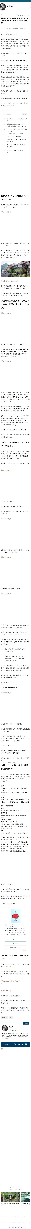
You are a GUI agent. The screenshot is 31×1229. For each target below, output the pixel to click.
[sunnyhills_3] (15, 374)
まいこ (12, 34)
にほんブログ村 (6, 991)
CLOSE (25, 114)
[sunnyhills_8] (15, 225)
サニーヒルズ (5, 833)
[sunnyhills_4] (15, 326)
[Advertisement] (15, 177)
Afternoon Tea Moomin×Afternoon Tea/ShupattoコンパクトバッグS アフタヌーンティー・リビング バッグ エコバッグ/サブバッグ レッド (15, 928)
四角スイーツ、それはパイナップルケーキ (17, 120)
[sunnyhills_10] (15, 706)
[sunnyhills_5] (15, 483)
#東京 (11, 1017)
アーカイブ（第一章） (21, 15)
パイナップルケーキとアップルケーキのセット (17, 130)
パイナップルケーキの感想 (15, 133)
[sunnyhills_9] (15, 607)
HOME (2, 1222)
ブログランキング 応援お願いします (16, 151)
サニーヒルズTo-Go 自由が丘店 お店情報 (17, 145)
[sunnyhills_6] (15, 532)
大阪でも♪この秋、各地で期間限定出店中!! (17, 140)
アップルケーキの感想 (14, 136)
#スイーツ (4, 1017)
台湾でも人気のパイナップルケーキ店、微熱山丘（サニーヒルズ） (17, 125)
